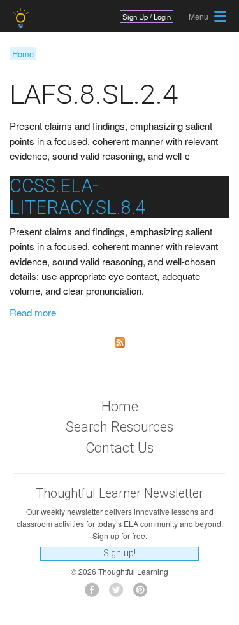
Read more (33, 312)
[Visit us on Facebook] (95, 593)
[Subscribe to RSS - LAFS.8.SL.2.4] (119, 342)
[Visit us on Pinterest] (144, 593)
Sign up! (119, 553)
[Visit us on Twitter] (119, 593)
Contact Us (119, 448)
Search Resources (119, 427)
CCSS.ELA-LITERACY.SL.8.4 (78, 196)
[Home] (22, 18)
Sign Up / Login (146, 16)
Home (23, 54)
